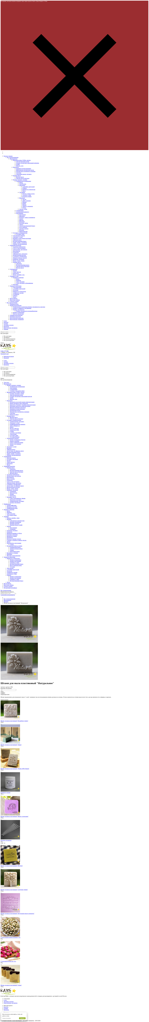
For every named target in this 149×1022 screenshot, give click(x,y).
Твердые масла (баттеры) (22, 178)
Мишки (24, 205)
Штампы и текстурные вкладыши (22, 238)
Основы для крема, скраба (17, 393)
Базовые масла (17, 175)
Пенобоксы (10, 537)
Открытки (9, 532)
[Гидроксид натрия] (10, 791)
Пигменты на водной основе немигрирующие (22, 402)
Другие (24, 199)
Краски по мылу (14, 414)
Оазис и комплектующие (16, 442)
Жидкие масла (20, 177)
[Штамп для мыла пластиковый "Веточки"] (10, 864)
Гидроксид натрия (5, 792)
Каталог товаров (8, 156)
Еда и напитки (23, 227)
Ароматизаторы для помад (17, 421)
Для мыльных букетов (19, 235)
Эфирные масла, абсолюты (20, 253)
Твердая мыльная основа (22, 161)
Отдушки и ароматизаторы (20, 233)
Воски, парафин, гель (18, 274)
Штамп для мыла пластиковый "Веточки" (12, 865)
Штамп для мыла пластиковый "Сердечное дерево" (14, 889)
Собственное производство (17, 520)
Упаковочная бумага (15, 547)
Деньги (21, 224)
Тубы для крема (20, 281)
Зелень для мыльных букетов (17, 439)
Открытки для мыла (12, 530)
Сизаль (12, 544)
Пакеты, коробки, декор (13, 518)
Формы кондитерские (15, 305)
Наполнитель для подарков (14, 543)
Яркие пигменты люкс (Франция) (19, 403)
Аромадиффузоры (11, 505)
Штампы (9, 448)
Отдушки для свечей (12, 459)
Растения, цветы (23, 223)
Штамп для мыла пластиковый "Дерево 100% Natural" (15, 768)
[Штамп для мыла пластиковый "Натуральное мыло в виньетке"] (10, 912)
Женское (21, 220)
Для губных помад (12, 515)
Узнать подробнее (6, 1018)
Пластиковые (19, 213)
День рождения (17, 287)
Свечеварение (13, 269)
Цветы (21, 182)
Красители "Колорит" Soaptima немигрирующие (23, 404)
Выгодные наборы (15, 300)
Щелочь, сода (19, 165)
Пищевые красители (15, 316)
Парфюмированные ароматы (17, 424)
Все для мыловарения (12, 157)
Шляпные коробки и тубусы (14, 533)
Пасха (24, 191)
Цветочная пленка (15, 551)
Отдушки (12, 566)
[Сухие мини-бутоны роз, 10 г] (10, 960)
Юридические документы (10, 327)
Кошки (24, 203)
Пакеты (9, 526)
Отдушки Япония (14, 437)
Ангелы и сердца (23, 228)
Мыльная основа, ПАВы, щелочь (22, 160)
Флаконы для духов (12, 506)
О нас (5, 320)
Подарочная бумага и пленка (14, 546)
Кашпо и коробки (14, 441)
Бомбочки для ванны (18, 259)
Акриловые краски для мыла (23, 174)
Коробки (9, 519)
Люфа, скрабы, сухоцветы (20, 242)
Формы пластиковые (15, 561)
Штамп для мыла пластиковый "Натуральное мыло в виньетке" (17, 913)
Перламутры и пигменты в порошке (25, 171)
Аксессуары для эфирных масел (15, 451)
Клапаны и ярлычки (12, 534)
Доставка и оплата (9, 325)
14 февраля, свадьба (18, 293)
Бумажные (13, 529)
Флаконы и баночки (18, 277)
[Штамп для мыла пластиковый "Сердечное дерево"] (10, 888)
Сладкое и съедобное (15, 432)
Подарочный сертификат (10, 587)
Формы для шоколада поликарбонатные (26, 311)
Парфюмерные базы (12, 508)
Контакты (6, 326)
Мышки (24, 202)
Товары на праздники (15, 286)
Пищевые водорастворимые (23, 168)
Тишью (12, 550)
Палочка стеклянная (6, 840)
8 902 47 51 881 (5, 351)
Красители (16, 167)
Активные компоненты (19, 246)
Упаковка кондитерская (16, 315)
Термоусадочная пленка (16, 548)
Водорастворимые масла (22, 265)
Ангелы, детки (23, 209)
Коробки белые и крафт (16, 525)
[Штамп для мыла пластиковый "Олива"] (10, 984)
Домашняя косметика (15, 245)
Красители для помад (15, 499)
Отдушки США (20, 234)
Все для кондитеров (12, 302)
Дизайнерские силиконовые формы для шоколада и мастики (29, 307)
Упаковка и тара (14, 276)
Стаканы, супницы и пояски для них (16, 540)
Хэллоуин (15, 290)
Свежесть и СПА (14, 430)
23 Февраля (16, 294)
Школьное (22, 216)
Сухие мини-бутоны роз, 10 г (8, 961)
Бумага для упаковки (15, 444)
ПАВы (18, 164)
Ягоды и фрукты (14, 428)
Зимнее (21, 219)
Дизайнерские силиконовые (23, 181)
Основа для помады (15, 502)
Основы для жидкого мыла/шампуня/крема (27, 163)
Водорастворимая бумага (19, 241)
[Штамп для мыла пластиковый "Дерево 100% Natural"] (10, 767)
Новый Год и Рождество (28, 189)
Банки (17, 279)
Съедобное (22, 192)
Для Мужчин (22, 184)
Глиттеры (18, 172)
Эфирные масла (17, 239)
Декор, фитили (17, 272)
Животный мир (23, 231)
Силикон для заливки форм (17, 390)
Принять (22, 1018)
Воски (8, 465)
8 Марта (24, 188)
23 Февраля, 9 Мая (12, 573)
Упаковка (6, 516)
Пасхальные (22, 214)
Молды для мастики (18, 314)
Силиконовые (20, 210)
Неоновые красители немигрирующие (20, 406)
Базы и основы (11, 478)
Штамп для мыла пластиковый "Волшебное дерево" (14, 721)
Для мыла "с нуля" (18, 237)
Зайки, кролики (26, 200)
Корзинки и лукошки (12, 553)
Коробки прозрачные (15, 522)
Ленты (11, 445)
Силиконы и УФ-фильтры (20, 256)
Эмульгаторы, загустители (20, 249)
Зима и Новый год (15, 425)
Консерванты (16, 251)
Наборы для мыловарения (20, 244)
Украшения (13, 491)
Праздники (22, 185)
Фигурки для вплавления (13, 555)
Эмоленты (19, 263)
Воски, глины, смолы (18, 260)
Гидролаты (16, 252)
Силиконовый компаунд (22, 212)
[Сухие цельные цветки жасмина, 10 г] (10, 936)
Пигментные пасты (15, 410)
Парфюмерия (7, 504)
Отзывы (6, 323)
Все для (6, 590)
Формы (15, 270)
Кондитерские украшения (17, 319)
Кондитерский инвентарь (16, 318)
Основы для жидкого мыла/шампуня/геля (21, 396)
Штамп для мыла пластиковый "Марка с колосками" (14, 816)
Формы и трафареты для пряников (22, 308)
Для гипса (6, 382)
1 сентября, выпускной (28, 186)
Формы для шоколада (18, 309)
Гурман (12, 431)
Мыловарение (13, 158)
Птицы (24, 207)
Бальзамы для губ (11, 497)
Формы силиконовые (18, 312)
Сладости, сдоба (26, 195)
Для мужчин (13, 434)
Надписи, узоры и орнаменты (27, 217)
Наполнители (13, 492)
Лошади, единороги (27, 206)
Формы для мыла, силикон (20, 179)
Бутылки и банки (27, 196)
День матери (10, 568)
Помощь (6, 329)
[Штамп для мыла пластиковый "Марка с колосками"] (10, 815)
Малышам (22, 221)
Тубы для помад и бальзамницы (24, 283)
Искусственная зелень (16, 565)
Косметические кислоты (19, 255)
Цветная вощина (11, 458)
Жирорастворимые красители (18, 407)
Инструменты (13, 298)
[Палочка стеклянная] (10, 839)
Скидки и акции (14, 301)
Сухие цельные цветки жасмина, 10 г (10, 937)
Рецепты (6, 322)
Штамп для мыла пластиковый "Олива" (11, 985)
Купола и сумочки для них (14, 539)
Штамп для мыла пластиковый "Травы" (11, 744)
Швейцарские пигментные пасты (25, 170)
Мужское (21, 230)
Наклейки (15, 284)
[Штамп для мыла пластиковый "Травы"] (10, 743)
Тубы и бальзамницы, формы (17, 498)
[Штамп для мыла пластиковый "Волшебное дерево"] (10, 719)
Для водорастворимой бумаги (27, 226)
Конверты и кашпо (12, 536)
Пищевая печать (14, 304)
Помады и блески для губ (20, 258)
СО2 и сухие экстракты (19, 248)
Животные (22, 198)
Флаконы (18, 280)
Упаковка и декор (14, 562)
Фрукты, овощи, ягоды (28, 193)
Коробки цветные (14, 523)
